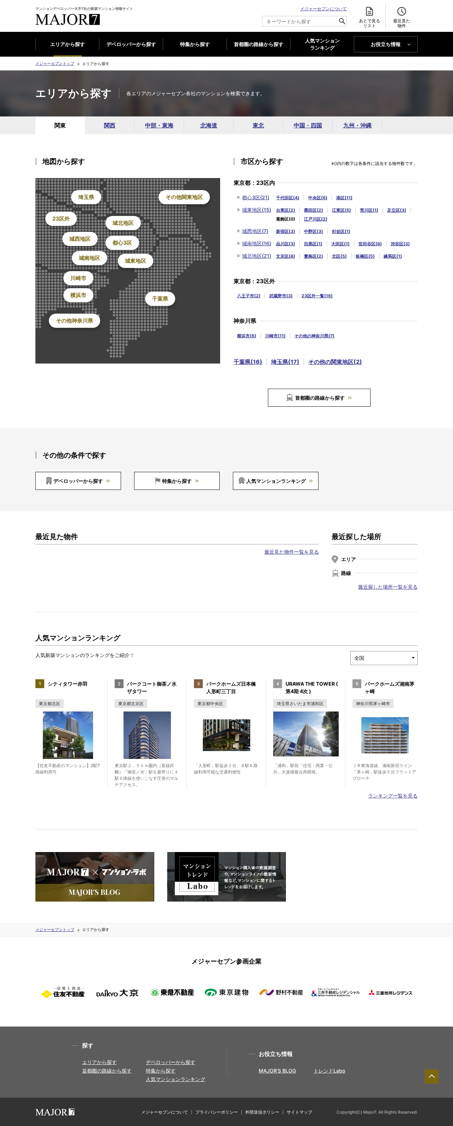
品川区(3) (285, 243)
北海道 (208, 125)
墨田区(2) (313, 210)
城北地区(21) (256, 256)
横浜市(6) (246, 335)
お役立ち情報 (386, 44)
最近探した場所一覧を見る (388, 587)
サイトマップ (299, 1112)
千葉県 (160, 298)
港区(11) (344, 197)
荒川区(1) (369, 210)
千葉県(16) (248, 361)
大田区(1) (340, 243)
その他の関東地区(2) (335, 361)
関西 (109, 125)
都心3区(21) (255, 197)
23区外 (61, 218)
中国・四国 (308, 125)
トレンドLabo (329, 1071)
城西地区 (80, 238)
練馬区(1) (393, 256)
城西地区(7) (255, 231)
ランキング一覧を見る (393, 796)
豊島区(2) (313, 256)
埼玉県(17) (285, 361)
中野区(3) (313, 231)
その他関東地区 (184, 197)
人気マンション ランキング (322, 44)
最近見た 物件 (401, 23)
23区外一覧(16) (317, 295)
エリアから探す (67, 44)
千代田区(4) (287, 197)
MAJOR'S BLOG (277, 1071)
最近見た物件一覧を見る (291, 552)
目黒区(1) (313, 243)
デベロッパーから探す (131, 44)
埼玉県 (86, 197)
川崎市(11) (275, 335)
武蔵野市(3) (281, 295)
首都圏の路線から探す (258, 44)
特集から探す (195, 44)
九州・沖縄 (357, 125)
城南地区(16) (256, 243)
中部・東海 (159, 125)
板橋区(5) (365, 256)
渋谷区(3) (400, 243)
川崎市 (78, 278)
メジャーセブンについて (323, 8)
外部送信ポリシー (262, 1112)
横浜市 (78, 295)
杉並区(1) (341, 231)
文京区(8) (285, 256)
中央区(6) (317, 197)
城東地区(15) (256, 210)
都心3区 (122, 242)
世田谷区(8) (370, 243)
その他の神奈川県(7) (314, 335)
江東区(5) (341, 210)
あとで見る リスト (369, 23)
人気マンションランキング (276, 481)
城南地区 (89, 258)
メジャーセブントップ (54, 63)
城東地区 (135, 260)
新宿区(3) (285, 231)
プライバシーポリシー (216, 1112)
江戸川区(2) (315, 219)
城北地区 (123, 222)
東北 (258, 125)
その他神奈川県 (74, 320)
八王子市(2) (248, 295)
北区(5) (339, 256)
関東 (60, 125)
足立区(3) (396, 210)
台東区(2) (285, 210)
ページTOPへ (432, 1076)
